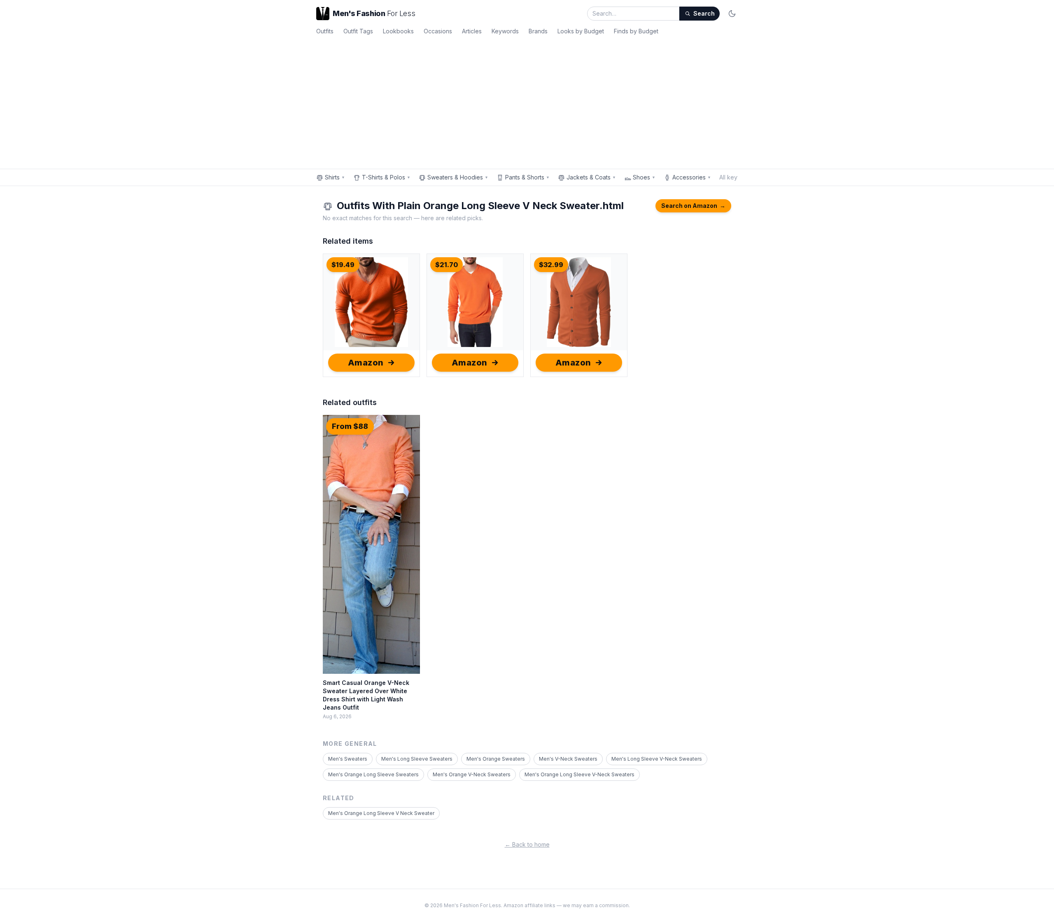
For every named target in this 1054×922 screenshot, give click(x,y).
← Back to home (527, 844)
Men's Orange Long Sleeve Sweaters (373, 774)
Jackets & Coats (591, 177)
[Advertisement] (527, 100)
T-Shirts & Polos (386, 177)
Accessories (691, 177)
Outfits (324, 31)
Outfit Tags (358, 31)
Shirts (335, 177)
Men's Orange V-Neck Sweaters (472, 774)
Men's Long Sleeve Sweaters (416, 759)
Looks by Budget (580, 31)
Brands (538, 31)
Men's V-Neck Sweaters (568, 759)
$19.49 (342, 265)
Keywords (505, 31)
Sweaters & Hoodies (457, 177)
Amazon (366, 363)
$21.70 (446, 265)
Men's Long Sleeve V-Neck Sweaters (656, 759)
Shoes (644, 177)
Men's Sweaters (347, 759)
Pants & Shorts (527, 177)
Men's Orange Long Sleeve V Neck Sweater (381, 813)
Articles (472, 31)
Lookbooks (398, 31)
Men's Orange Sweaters (495, 759)
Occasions (438, 31)
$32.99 (551, 265)
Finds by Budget (636, 31)
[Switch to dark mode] (732, 13)
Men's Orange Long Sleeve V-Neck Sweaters (579, 774)
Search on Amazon (693, 205)
